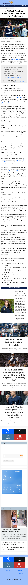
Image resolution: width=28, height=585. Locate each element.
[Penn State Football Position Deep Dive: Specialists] (14, 337)
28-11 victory (16, 59)
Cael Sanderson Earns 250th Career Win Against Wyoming (13, 543)
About (17, 5)
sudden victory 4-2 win (13, 171)
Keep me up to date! (8, 460)
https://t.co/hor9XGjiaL (14, 77)
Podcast (10, 5)
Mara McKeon (6, 41)
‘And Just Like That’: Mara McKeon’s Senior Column (11, 530)
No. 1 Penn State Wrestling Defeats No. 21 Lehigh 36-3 (13, 548)
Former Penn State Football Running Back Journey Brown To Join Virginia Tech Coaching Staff (14, 375)
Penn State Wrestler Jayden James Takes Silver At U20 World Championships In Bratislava (14, 412)
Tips (14, 5)
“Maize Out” (19, 97)
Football (22, 5)
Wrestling (4, 8)
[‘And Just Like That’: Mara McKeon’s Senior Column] (14, 528)
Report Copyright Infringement (20, 572)
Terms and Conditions (8, 571)
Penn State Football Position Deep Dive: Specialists (14, 342)
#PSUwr (6, 77)
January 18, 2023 (19, 82)
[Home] (7, 3)
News (5, 5)
